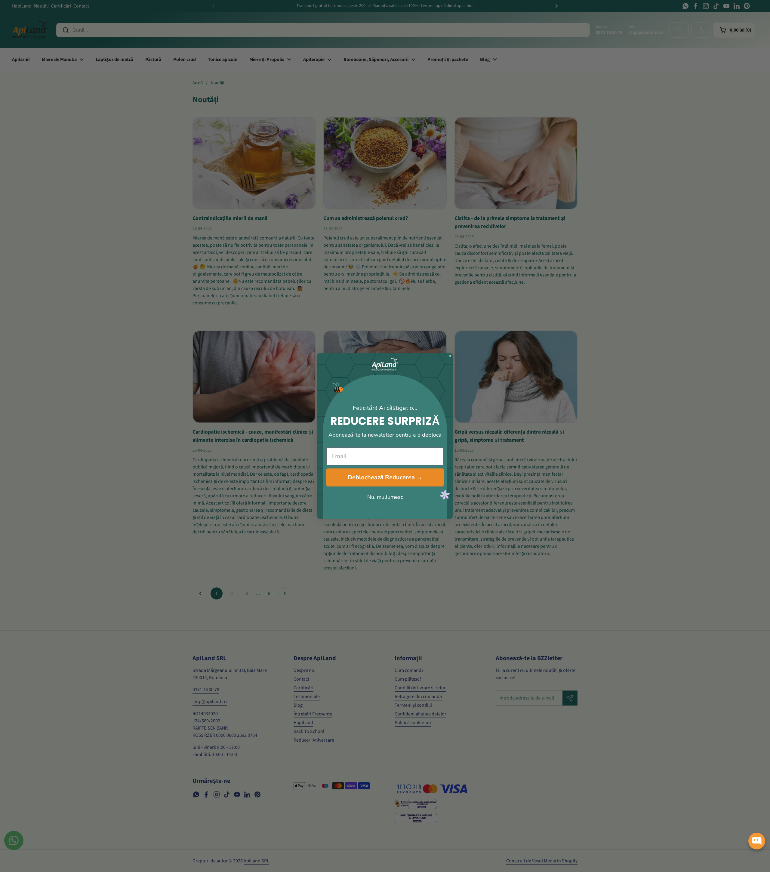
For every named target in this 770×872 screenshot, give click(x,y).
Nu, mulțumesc (385, 497)
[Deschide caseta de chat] (756, 841)
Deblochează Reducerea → (385, 477)
